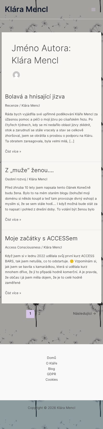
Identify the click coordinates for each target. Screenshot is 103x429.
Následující (84, 313)
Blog (51, 369)
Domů (51, 358)
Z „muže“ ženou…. (29, 170)
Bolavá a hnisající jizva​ (35, 96)
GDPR (51, 374)
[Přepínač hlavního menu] (93, 9)
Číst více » (13, 151)
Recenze (11, 105)
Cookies (52, 379)
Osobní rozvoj (15, 179)
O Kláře (51, 363)
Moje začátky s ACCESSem (41, 238)
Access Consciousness (22, 247)
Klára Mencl (26, 9)
